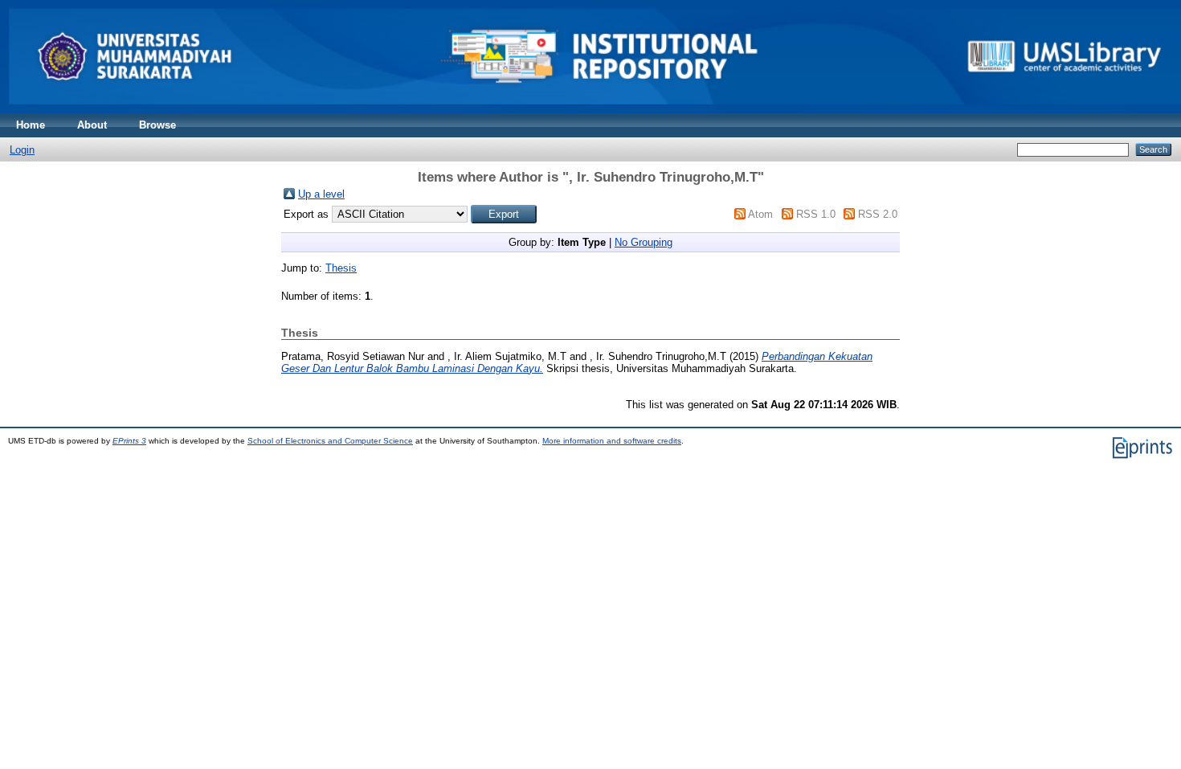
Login (22, 150)
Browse (157, 125)
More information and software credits (611, 440)
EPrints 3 (129, 440)
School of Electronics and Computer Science (330, 440)
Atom (760, 214)
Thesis (341, 268)
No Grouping (643, 242)
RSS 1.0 (816, 214)
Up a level (321, 194)
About (92, 125)
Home (30, 125)
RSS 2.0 (877, 214)
